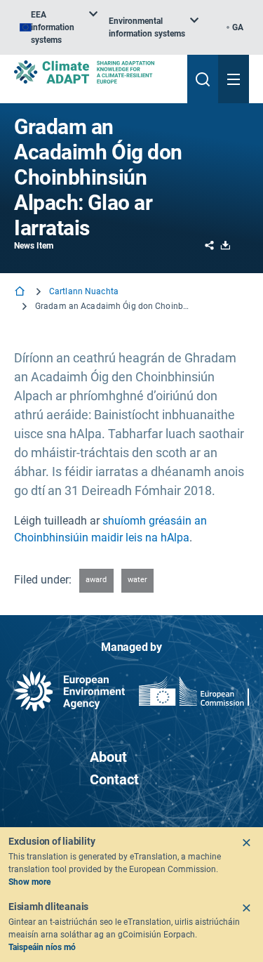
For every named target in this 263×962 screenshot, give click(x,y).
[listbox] (58, 27)
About (108, 757)
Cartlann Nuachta (84, 291)
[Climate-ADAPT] (95, 72)
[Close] (246, 843)
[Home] (21, 292)
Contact (114, 779)
